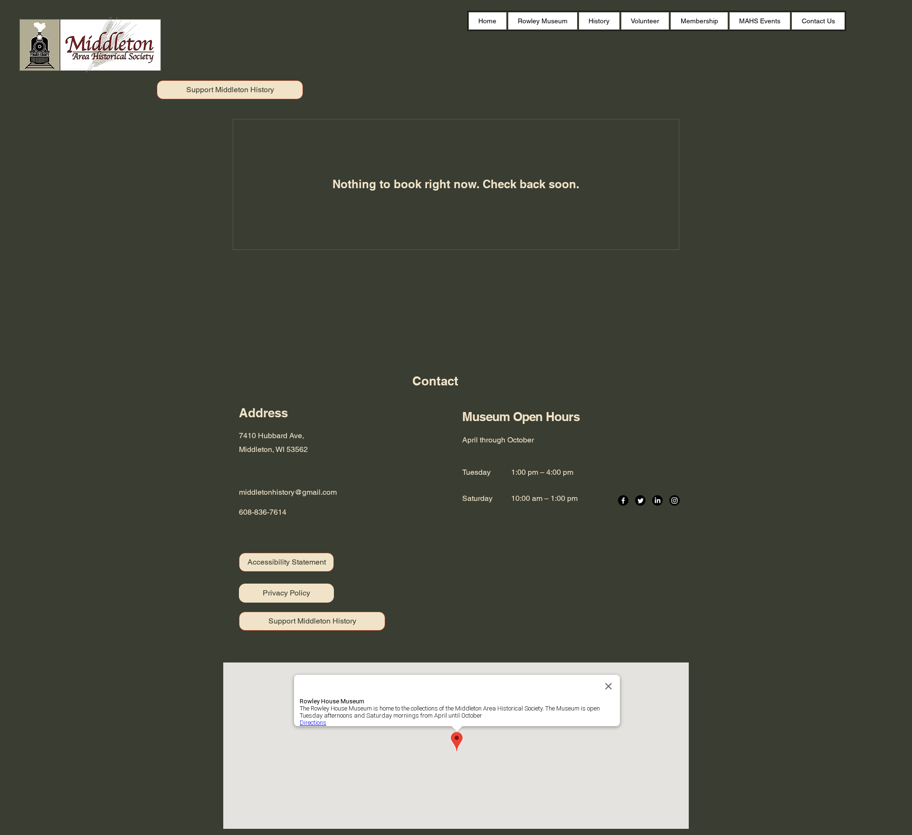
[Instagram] (674, 500)
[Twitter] (640, 500)
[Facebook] (623, 500)
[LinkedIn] (657, 500)
